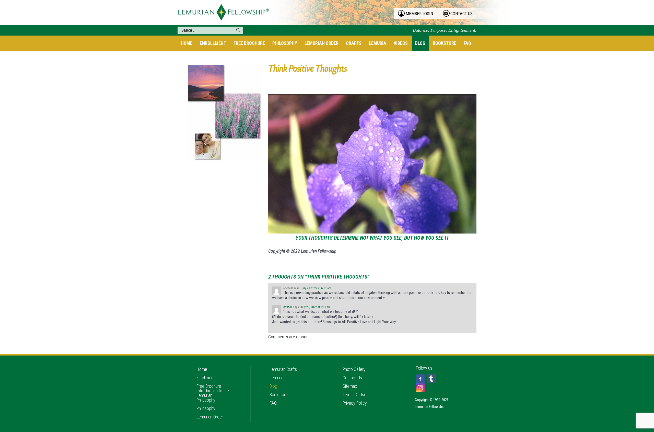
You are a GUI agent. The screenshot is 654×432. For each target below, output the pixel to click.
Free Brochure (249, 43)
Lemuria (377, 43)
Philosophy (284, 43)
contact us (461, 13)
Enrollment (213, 43)
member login (419, 13)
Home (186, 43)
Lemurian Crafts (283, 369)
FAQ (467, 43)
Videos (401, 43)
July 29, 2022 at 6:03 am (316, 288)
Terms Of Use (354, 394)
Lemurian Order (321, 43)
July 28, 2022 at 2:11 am (315, 307)
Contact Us (352, 377)
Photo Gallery (354, 369)
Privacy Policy (355, 403)
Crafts (353, 43)
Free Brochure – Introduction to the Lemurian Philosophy (212, 393)
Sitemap (350, 386)
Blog (420, 43)
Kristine (287, 307)
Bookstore (444, 43)
